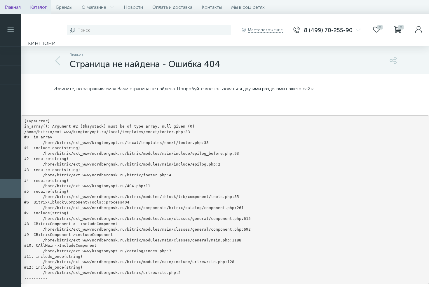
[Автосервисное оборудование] (10, 55)
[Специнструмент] (10, 226)
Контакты (212, 7)
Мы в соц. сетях (248, 7)
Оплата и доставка (172, 7)
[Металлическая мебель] (10, 93)
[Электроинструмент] (10, 245)
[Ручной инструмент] (10, 188)
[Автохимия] (10, 74)
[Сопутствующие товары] (10, 207)
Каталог (38, 7)
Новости (133, 7)
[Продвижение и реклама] (10, 131)
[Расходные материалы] (10, 150)
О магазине (94, 7)
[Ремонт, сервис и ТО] (10, 169)
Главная (13, 7)
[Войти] (418, 30)
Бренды (64, 7)
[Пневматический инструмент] (10, 112)
